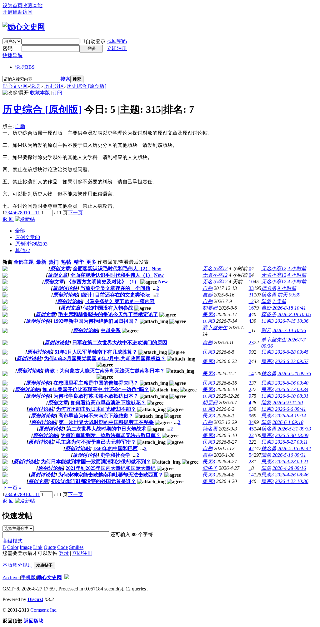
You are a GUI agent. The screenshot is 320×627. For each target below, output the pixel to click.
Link (37, 547)
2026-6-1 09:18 (287, 422)
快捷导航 (12, 55)
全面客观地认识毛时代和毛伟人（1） (111, 275)
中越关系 (111, 330)
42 (251, 448)
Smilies (76, 547)
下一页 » (11, 487)
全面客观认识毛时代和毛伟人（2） (111, 268)
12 (251, 301)
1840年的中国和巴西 (115, 448)
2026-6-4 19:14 (290, 415)
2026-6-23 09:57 (291, 361)
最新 (41, 262)
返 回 (8, 219)
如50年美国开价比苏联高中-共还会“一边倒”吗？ (95, 389)
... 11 (35, 212)
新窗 (7, 262)
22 (251, 435)
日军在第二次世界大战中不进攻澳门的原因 (119, 342)
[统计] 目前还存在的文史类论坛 (115, 294)
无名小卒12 (215, 268)
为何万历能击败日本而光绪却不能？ (96, 409)
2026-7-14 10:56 (289, 330)
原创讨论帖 (31, 243)
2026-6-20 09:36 (294, 373)
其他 (22, 250)
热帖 (66, 262)
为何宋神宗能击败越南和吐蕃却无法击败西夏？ (110, 474)
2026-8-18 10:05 (294, 314)
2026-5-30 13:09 (291, 435)
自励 (20, 126)
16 (251, 308)
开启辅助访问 (17, 12)
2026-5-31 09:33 (294, 428)
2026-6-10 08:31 (291, 396)
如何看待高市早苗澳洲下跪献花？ (108, 402)
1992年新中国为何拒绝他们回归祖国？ (95, 321)
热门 (54, 262)
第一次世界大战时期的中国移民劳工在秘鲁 (106, 422)
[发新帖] (25, 219)
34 (251, 422)
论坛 (25, 67)
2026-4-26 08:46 (291, 474)
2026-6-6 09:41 (290, 409)
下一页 (75, 212)
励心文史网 (15, 86)
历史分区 (54, 86)
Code (62, 547)
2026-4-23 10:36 (291, 481)
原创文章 (27, 237)
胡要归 (210, 308)
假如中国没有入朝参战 (108, 308)
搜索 (65, 79)
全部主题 (24, 262)
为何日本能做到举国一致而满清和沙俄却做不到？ (96, 461)
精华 (79, 262)
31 (251, 294)
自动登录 (96, 41)
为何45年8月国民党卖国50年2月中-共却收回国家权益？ (105, 358)
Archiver (11, 577)
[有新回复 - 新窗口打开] (5, 269)
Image (26, 547)
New (156, 268)
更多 (91, 262)
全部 (20, 230)
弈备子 (268, 314)
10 (27, 212)
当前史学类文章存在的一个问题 (115, 288)
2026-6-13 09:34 (291, 389)
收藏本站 (32, 5)
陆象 (266, 301)
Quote (50, 547)
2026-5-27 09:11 (291, 442)
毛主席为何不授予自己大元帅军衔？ (96, 442)
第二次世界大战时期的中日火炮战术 (106, 428)
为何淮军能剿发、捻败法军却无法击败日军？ (111, 435)
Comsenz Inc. (44, 610)
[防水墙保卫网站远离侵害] (66, 577)
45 (251, 428)
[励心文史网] (23, 27)
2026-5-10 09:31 (289, 455)
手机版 (28, 577)
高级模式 (12, 541)
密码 (7, 48)
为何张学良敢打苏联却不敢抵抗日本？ (95, 396)
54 (251, 455)
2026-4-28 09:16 (289, 468)
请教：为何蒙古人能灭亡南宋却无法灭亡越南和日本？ (105, 370)
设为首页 (12, 5)
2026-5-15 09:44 (294, 448)
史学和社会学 (115, 455)
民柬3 (208, 314)
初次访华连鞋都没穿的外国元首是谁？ (93, 481)
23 (251, 342)
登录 (64, 553)
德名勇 (268, 288)
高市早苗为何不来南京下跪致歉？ (95, 415)
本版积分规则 (17, 565)
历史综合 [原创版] (86, 86)
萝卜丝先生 (215, 327)
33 (251, 288)
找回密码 (117, 41)
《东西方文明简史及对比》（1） (103, 281)
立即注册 (117, 48)
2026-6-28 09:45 (291, 352)
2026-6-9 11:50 (287, 402)
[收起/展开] (15, 93)
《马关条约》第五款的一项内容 (120, 301)
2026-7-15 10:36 (291, 321)
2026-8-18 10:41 (289, 308)
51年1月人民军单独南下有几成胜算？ (96, 352)
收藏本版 (40, 92)
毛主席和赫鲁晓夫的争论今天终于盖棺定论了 (108, 314)
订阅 (57, 92)
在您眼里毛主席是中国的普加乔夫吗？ (95, 383)
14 (251, 373)
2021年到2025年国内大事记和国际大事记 (111, 468)
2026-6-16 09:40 (291, 383)
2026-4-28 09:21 (291, 461)
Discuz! (35, 599)
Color (12, 547)
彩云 (266, 330)
